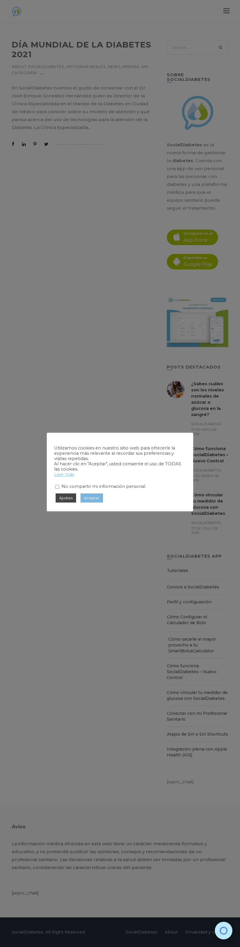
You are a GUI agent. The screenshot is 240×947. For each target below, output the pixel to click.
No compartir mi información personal (103, 486)
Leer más (64, 474)
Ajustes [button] (66, 497)
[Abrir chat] (223, 930)
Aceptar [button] (92, 497)
